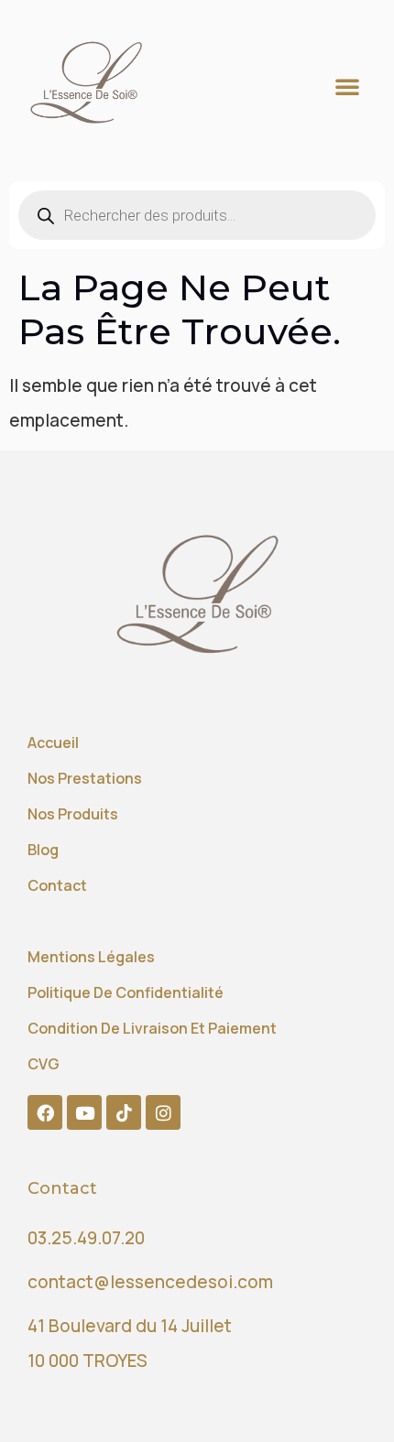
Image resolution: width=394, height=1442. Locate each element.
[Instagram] (163, 1112)
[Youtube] (84, 1112)
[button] (347, 86)
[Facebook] (44, 1112)
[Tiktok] (123, 1112)
